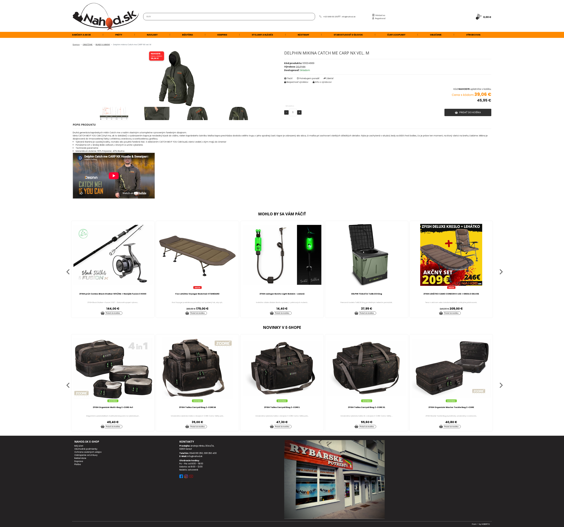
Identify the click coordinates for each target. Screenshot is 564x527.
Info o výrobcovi (323, 82)
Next (498, 269)
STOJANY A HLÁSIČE (262, 34)
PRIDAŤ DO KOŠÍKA (470, 112)
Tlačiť (289, 78)
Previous (65, 269)
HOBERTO (486, 524)
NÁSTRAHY (303, 34)
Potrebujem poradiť (309, 78)
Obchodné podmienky (85, 448)
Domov (76, 44)
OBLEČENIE (436, 34)
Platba (77, 464)
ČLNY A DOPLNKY (396, 34)
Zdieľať (329, 78)
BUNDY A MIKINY (103, 44)
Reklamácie (80, 458)
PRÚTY (118, 34)
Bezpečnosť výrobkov (297, 82)
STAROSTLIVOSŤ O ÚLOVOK (348, 34)
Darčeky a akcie (81, 34)
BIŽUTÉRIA (187, 34)
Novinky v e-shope (282, 327)
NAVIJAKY (152, 34)
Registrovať (380, 18)
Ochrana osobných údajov (88, 452)
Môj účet (78, 445)
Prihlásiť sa (380, 15)
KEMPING (222, 34)
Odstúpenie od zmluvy (86, 455)
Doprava (78, 461)
